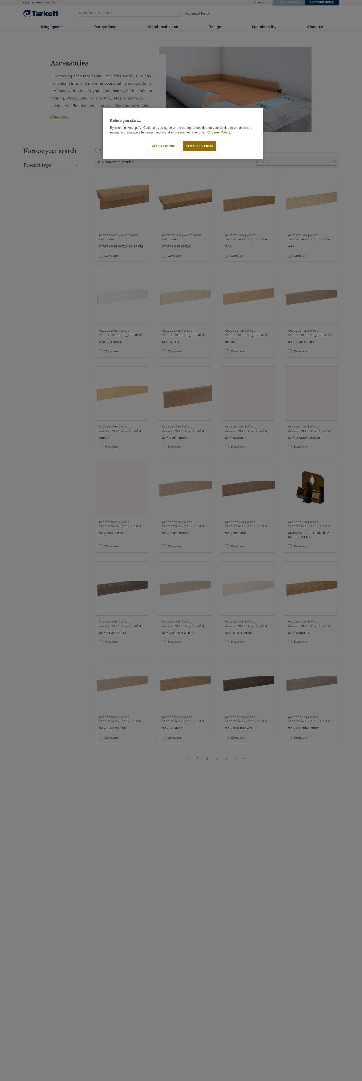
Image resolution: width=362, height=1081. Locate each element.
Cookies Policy (218, 132)
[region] (183, 133)
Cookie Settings (163, 146)
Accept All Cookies (199, 146)
